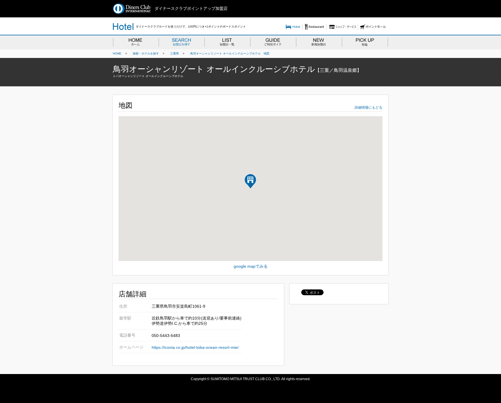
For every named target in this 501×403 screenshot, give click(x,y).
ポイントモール (373, 26)
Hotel (293, 26)
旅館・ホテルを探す (144, 53)
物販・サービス (342, 26)
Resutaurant (314, 26)
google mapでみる (251, 266)
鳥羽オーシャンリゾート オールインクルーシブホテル (224, 53)
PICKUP (365, 42)
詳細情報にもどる (368, 107)
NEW (319, 42)
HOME (136, 42)
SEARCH (181, 42)
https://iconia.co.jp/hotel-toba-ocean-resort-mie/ (195, 347)
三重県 (173, 53)
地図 (265, 53)
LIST (227, 42)
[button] (250, 181)
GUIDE (273, 42)
